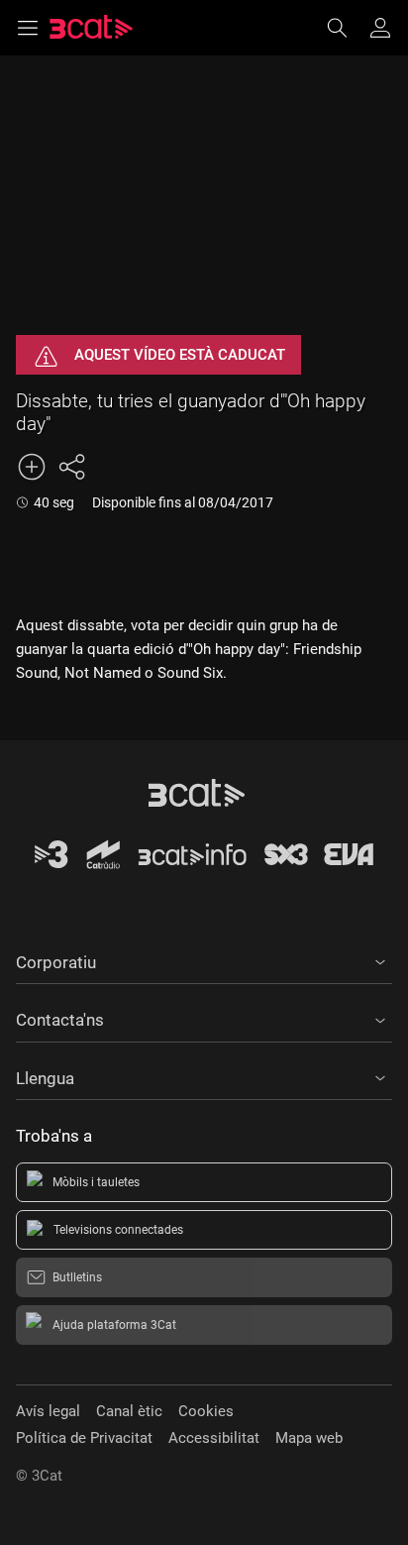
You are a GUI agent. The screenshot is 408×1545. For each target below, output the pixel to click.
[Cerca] (346, 28)
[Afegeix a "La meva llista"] (32, 467)
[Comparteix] (71, 467)
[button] (204, 959)
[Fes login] (380, 28)
